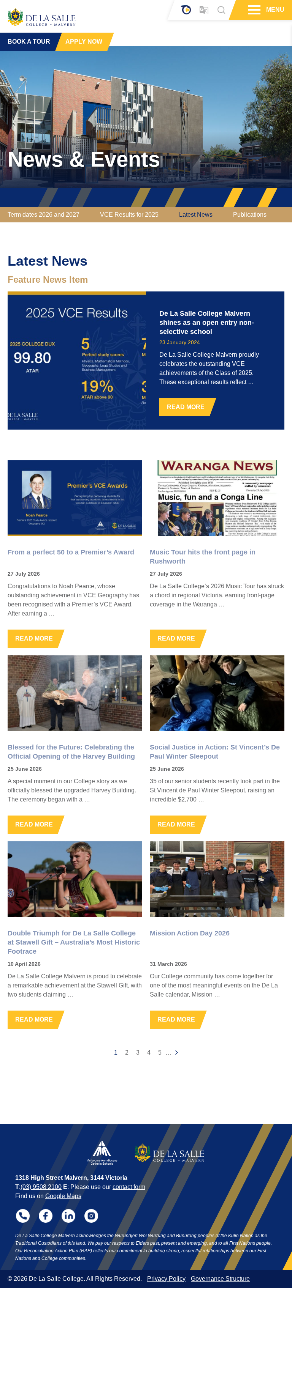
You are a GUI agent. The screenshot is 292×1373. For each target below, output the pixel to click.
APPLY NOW (83, 41)
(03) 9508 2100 (41, 1187)
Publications (250, 214)
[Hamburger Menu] (253, 10)
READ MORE (186, 407)
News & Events (84, 159)
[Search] (221, 9)
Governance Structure (220, 1278)
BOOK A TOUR (29, 41)
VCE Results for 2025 (129, 214)
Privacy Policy (166, 1278)
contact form (129, 1187)
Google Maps (63, 1196)
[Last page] (176, 1052)
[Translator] (204, 10)
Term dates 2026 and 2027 (43, 214)
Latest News (196, 214)
